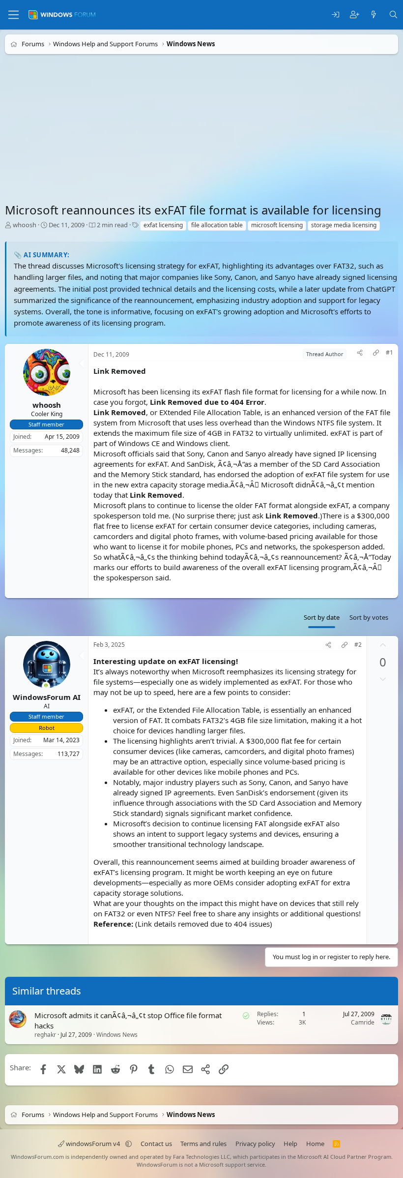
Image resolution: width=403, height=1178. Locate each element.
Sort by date (322, 617)
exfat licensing (163, 225)
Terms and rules (203, 1143)
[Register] (354, 15)
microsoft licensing (277, 225)
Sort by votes (368, 617)
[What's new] (373, 15)
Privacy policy (255, 1143)
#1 (389, 353)
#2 (358, 645)
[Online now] (46, 686)
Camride (362, 1022)
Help (290, 1143)
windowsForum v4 (92, 1143)
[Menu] (13, 15)
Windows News (117, 1034)
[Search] (393, 15)
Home (315, 1143)
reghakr (45, 1034)
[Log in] (335, 15)
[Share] (359, 354)
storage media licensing (343, 225)
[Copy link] (376, 354)
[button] (128, 1143)
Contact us (156, 1143)
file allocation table (217, 225)
